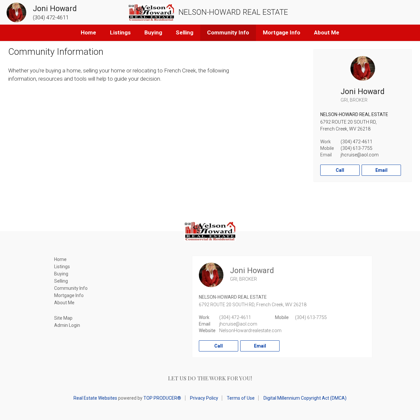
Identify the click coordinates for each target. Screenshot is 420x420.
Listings (120, 32)
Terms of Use (241, 398)
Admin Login (67, 325)
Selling (184, 32)
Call (340, 170)
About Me (326, 32)
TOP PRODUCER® (162, 398)
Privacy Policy (204, 398)
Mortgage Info (281, 32)
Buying (153, 32)
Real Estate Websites (95, 398)
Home (88, 32)
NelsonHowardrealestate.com (250, 330)
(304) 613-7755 (356, 148)
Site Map (63, 318)
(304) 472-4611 (356, 141)
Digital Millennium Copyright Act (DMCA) (304, 398)
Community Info (228, 32)
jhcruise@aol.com (360, 154)
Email (381, 170)
